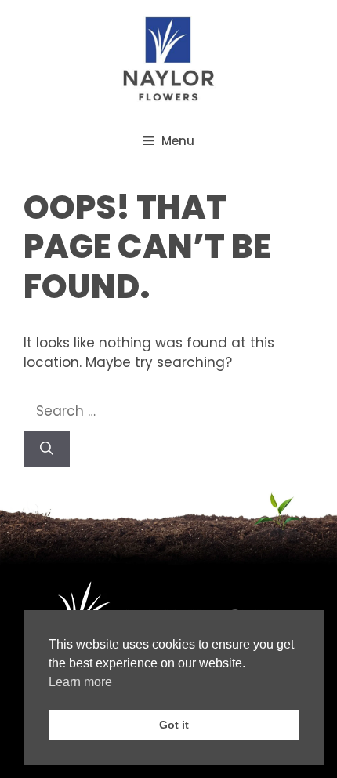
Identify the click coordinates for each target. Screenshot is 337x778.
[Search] (47, 449)
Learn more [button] (80, 682)
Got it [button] (174, 724)
